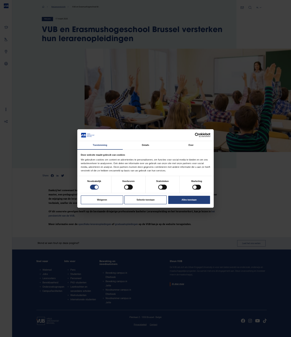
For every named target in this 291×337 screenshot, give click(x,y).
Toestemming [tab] (100, 145)
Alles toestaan (189, 199)
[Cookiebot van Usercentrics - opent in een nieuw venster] (197, 135)
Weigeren (102, 199)
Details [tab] (145, 145)
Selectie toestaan (146, 199)
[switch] (128, 187)
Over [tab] (191, 145)
